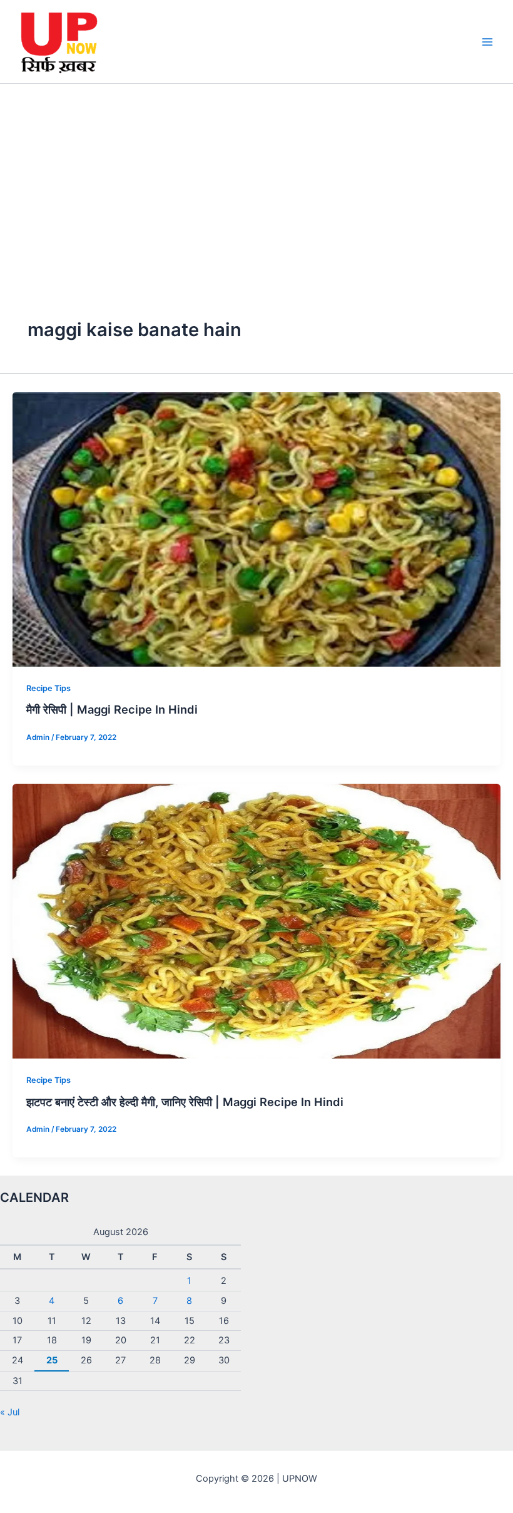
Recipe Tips (48, 688)
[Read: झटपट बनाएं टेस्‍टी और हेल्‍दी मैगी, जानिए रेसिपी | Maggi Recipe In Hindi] (256, 920)
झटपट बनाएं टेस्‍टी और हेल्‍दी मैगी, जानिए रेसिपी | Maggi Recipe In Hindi (184, 1102)
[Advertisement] (256, 177)
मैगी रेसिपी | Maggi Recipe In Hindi (112, 709)
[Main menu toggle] (487, 42)
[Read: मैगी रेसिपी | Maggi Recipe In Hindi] (256, 528)
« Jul (9, 1412)
